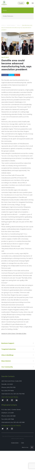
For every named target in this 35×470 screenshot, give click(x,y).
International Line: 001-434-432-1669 (13, 422)
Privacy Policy (15, 442)
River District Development (13, 363)
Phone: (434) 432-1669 (8, 416)
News (5, 10)
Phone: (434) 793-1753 (8, 387)
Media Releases (8, 16)
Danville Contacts (7, 376)
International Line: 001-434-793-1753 (12, 394)
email (17, 75)
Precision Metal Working (12, 351)
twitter (12, 75)
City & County (8, 369)
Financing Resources (10, 345)
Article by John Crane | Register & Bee (13, 333)
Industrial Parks (9, 357)
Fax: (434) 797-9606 (7, 390)
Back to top (32, 447)
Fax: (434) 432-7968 (7, 419)
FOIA (22, 442)
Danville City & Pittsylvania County (4, 3)
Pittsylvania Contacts (9, 405)
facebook (5, 75)
